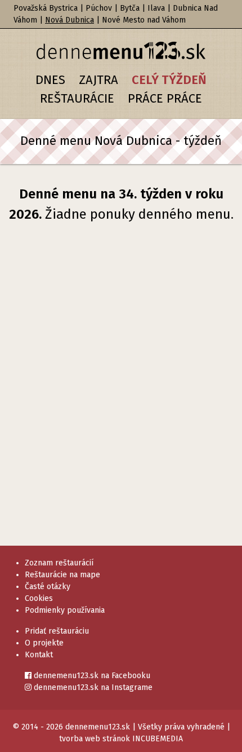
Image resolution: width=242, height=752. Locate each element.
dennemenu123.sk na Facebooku (91, 675)
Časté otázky (47, 586)
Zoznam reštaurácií (59, 563)
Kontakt (39, 655)
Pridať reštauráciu (57, 631)
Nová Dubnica (69, 20)
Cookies (39, 598)
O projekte (44, 643)
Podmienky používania (65, 610)
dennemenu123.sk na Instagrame (92, 687)
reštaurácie (77, 98)
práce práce (165, 98)
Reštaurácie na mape (62, 575)
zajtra (98, 79)
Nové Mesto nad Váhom (144, 20)
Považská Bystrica (46, 8)
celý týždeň (169, 79)
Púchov (99, 8)
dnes (50, 79)
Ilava (156, 8)
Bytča (130, 8)
